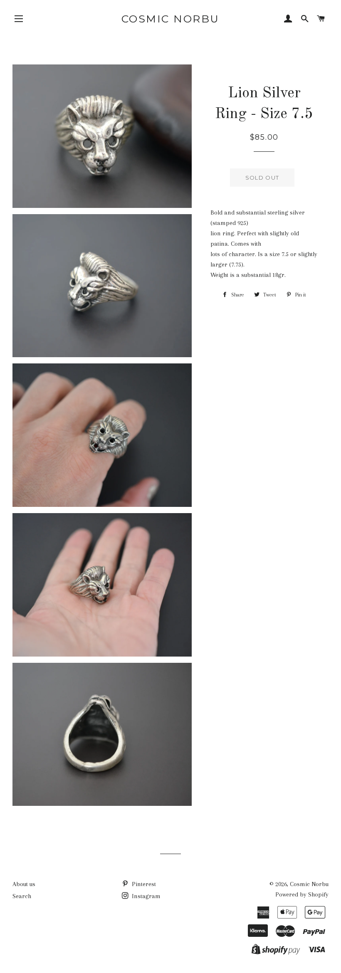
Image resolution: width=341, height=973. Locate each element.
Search (21, 896)
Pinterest (143, 884)
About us (23, 884)
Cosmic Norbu (170, 18)
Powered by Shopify (302, 894)
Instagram (145, 896)
